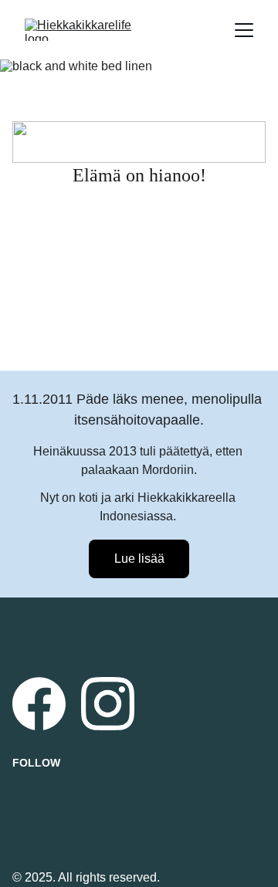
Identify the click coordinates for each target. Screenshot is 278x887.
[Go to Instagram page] (107, 703)
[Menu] (244, 30)
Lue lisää (139, 558)
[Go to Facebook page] (39, 703)
